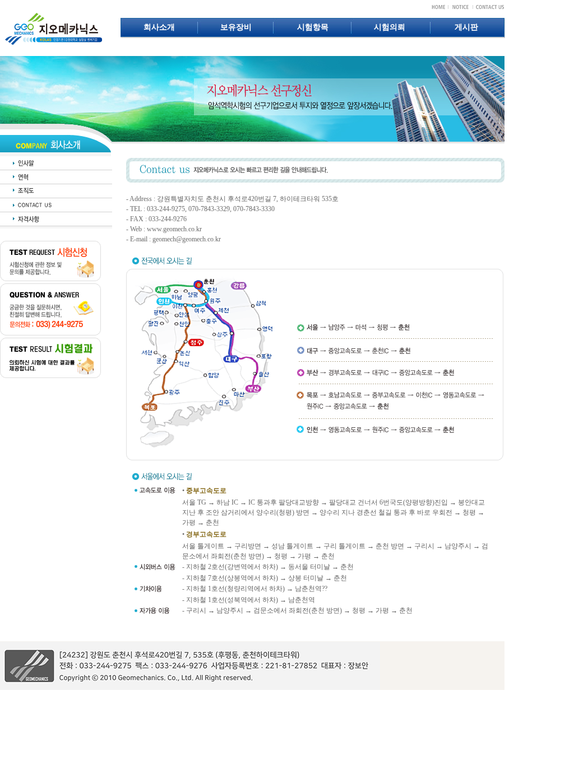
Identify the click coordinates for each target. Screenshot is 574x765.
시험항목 (312, 26)
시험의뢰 (389, 26)
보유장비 (236, 26)
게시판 (466, 26)
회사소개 (159, 26)
